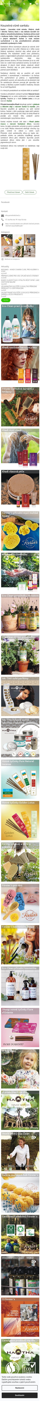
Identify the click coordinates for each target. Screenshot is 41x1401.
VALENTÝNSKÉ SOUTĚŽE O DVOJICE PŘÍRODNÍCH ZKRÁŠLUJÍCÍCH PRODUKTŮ (20, 293)
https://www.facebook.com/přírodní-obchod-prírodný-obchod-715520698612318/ (22, 225)
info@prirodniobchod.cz (12, 215)
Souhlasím (19, 1395)
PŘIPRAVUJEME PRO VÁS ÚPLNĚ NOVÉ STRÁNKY (20, 276)
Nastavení (19, 1388)
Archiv (6, 300)
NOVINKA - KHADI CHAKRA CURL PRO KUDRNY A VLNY (20, 270)
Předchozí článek (13, 192)
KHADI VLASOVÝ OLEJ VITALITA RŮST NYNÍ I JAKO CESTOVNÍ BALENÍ (20, 281)
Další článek (29, 192)
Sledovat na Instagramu (12, 259)
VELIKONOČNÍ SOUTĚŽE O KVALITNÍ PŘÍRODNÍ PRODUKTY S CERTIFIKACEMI (19, 287)
